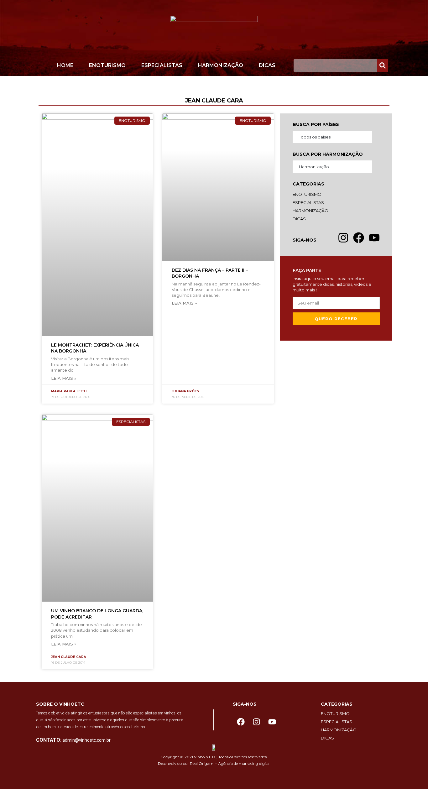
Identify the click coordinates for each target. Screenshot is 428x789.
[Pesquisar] (382, 65)
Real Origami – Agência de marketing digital (230, 763)
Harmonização (220, 65)
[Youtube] (272, 722)
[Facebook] (240, 722)
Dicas (267, 65)
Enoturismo (107, 65)
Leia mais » (63, 378)
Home (65, 65)
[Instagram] (256, 722)
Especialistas (161, 65)
